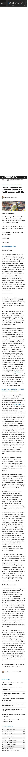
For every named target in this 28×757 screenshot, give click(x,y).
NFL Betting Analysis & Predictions (12, 185)
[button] (2, 177)
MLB (16, 750)
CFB (11, 750)
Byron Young (17, 404)
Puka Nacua (17, 372)
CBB (13, 750)
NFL (6, 750)
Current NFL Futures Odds (9, 246)
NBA (8, 750)
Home (3, 179)
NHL (19, 750)
